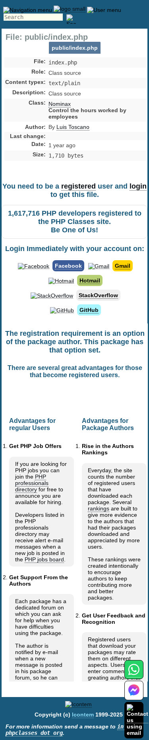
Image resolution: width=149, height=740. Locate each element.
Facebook (68, 266)
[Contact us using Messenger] (134, 695)
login (138, 186)
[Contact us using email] (137, 720)
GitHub (89, 310)
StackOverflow (98, 295)
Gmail (122, 266)
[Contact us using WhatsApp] (133, 674)
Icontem (83, 714)
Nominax (59, 104)
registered (78, 186)
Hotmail (89, 280)
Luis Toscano (72, 127)
